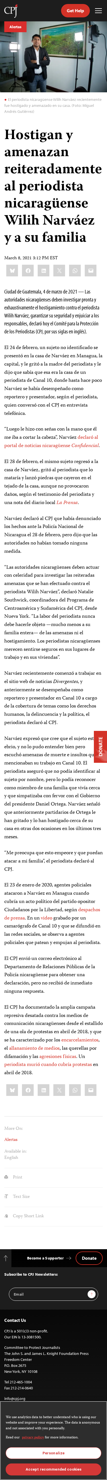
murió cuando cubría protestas (59, 1065)
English (11, 1158)
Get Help (75, 10)
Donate (89, 1258)
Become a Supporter (45, 1258)
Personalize (53, 1453)
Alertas (15, 26)
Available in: (15, 1151)
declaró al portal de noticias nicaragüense (51, 441)
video (46, 918)
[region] (53, 1440)
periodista (15, 1065)
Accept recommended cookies (53, 1469)
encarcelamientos (79, 1040)
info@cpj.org (14, 1398)
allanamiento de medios (34, 1048)
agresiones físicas (57, 1057)
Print (17, 1177)
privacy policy (33, 1438)
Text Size (21, 1197)
